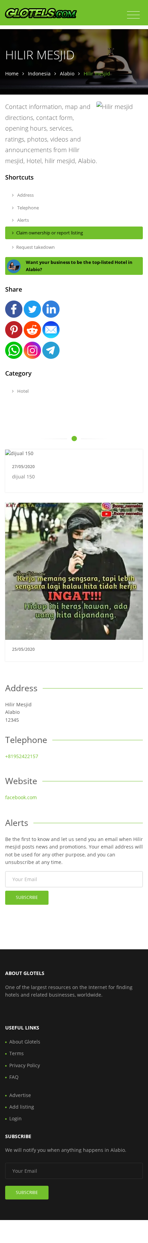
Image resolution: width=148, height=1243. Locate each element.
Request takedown (35, 247)
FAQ (14, 1077)
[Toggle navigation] (133, 15)
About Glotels (24, 1041)
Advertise (20, 1095)
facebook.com (21, 797)
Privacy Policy (24, 1065)
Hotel (22, 391)
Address (25, 195)
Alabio (67, 73)
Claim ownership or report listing (49, 233)
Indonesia (39, 73)
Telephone (27, 208)
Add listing (21, 1107)
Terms (16, 1053)
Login (15, 1118)
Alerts (22, 220)
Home (12, 73)
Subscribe (27, 897)
